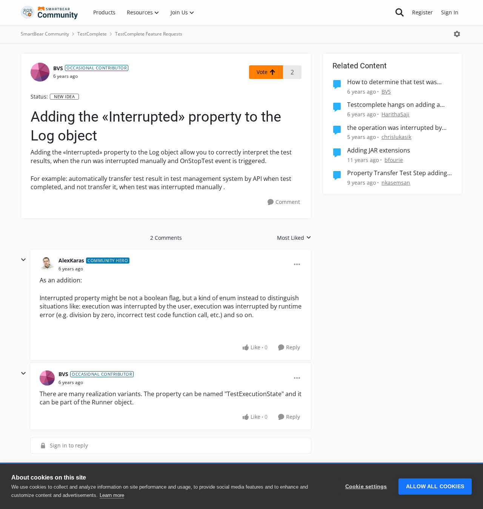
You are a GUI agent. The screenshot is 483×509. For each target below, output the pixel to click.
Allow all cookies (435, 486)
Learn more (112, 495)
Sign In (449, 12)
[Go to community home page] (49, 12)
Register (422, 12)
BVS (58, 68)
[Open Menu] (457, 34)
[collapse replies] (23, 259)
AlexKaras (71, 260)
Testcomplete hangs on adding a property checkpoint (393, 105)
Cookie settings (366, 486)
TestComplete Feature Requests (148, 34)
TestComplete (92, 34)
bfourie (394, 159)
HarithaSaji (395, 114)
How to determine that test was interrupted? (392, 82)
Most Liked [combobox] (294, 238)
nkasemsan (395, 182)
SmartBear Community (45, 34)
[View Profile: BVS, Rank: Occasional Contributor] (40, 72)
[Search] (399, 12)
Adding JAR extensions (378, 150)
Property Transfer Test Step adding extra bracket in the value (397, 173)
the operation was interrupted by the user (394, 128)
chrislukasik (396, 136)
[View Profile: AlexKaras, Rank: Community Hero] (47, 264)
